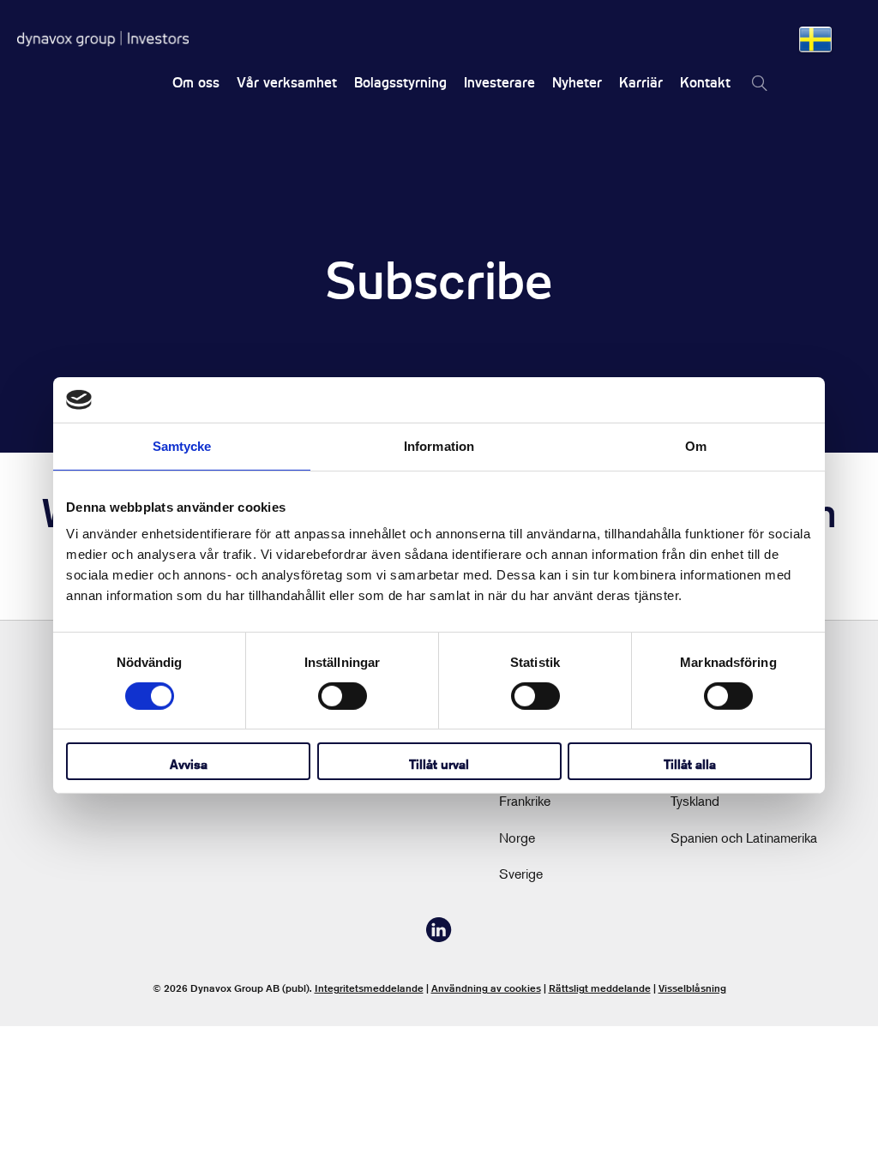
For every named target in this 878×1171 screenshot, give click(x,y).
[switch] (342, 696)
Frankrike (524, 800)
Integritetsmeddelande (369, 988)
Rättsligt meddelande (600, 988)
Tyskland (695, 800)
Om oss (196, 83)
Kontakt (705, 83)
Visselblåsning (692, 988)
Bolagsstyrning (400, 83)
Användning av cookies (486, 988)
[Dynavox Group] (103, 38)
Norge (517, 837)
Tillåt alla (690, 764)
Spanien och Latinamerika (744, 837)
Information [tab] (439, 445)
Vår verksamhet (287, 83)
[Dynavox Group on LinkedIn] (439, 937)
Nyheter (577, 83)
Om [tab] (696, 445)
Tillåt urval (439, 764)
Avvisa (188, 764)
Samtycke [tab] (182, 445)
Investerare (499, 83)
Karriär (641, 83)
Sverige (521, 873)
